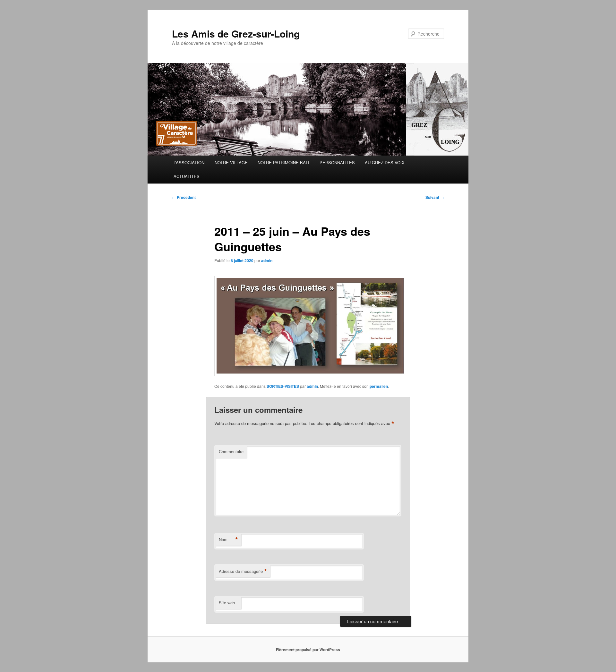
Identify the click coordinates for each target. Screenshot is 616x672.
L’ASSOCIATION (189, 162)
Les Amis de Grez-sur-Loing (236, 33)
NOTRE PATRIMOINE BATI (283, 162)
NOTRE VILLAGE (231, 162)
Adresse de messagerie (243, 571)
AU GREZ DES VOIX (385, 162)
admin (266, 260)
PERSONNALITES (337, 162)
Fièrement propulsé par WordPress (308, 649)
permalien (379, 386)
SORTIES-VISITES (283, 386)
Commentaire (231, 451)
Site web (227, 603)
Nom (228, 539)
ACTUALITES (187, 176)
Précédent (184, 197)
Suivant (434, 197)
